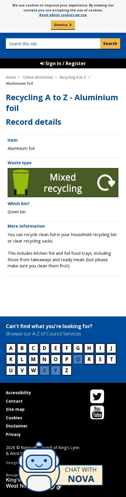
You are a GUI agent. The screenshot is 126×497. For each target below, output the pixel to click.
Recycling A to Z (73, 77)
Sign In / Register (65, 63)
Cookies (14, 417)
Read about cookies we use (63, 15)
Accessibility (18, 392)
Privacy (13, 434)
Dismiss (61, 24)
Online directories (38, 77)
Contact (14, 401)
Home (11, 77)
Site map (15, 409)
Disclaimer (17, 426)
